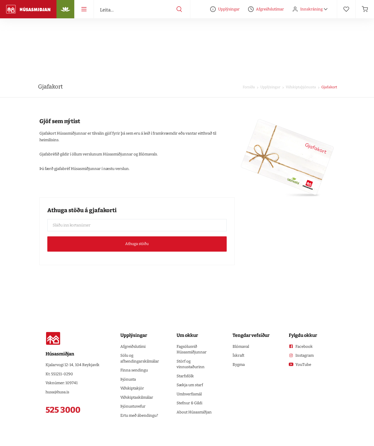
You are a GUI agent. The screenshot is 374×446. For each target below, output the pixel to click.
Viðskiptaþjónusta (300, 87)
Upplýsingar (270, 87)
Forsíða (249, 87)
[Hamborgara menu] (84, 9)
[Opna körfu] (365, 9)
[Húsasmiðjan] (28, 9)
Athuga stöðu (137, 243)
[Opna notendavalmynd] (326, 9)
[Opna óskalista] (346, 9)
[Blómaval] (65, 9)
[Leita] (179, 9)
